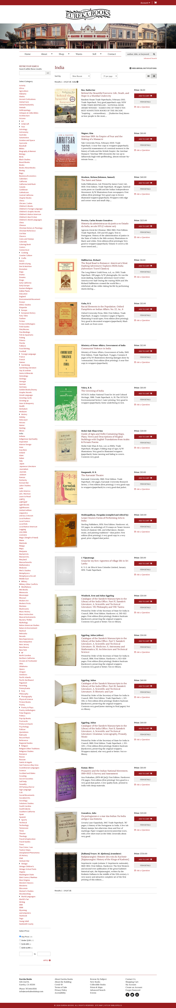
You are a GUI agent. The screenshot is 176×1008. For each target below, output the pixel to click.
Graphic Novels (25, 392)
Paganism (23, 683)
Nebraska (23, 633)
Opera (21, 669)
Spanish (22, 817)
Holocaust (23, 420)
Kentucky (23, 480)
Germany (23, 387)
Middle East (24, 578)
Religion (24, 746)
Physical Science (26, 699)
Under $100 (27, 940)
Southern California (27, 811)
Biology (22, 154)
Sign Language (25, 789)
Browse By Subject (98, 979)
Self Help (23, 781)
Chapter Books (25, 198)
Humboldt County (26, 924)
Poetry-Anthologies (27, 710)
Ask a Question (143, 107)
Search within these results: (30, 69)
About (44, 54)
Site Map (99, 1005)
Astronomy (23, 132)
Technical (23, 822)
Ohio (21, 663)
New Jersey (24, 644)
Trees (21, 844)
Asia (23, 126)
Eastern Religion (26, 288)
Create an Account (134, 987)
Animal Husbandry (26, 104)
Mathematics (24, 565)
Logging (22, 529)
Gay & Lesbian (25, 370)
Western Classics (26, 883)
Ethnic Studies (25, 304)
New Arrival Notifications (144, 68)
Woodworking (25, 894)
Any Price (26, 936)
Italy (21, 461)
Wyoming (23, 910)
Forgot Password (133, 990)
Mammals (23, 543)
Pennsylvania (24, 688)
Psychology (24, 726)
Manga (22, 546)
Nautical (22, 630)
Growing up (24, 400)
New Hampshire (25, 641)
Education (23, 293)
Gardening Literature (27, 367)
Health (21, 406)
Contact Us (130, 979)
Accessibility (60, 993)
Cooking (24, 252)
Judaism (22, 474)
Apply (45, 960)
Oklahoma (23, 666)
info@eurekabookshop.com (31, 991)
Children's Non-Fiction (28, 217)
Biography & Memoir (27, 151)
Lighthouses (24, 507)
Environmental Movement (29, 299)
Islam (21, 455)
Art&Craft (25, 124)
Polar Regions (25, 713)
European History (28, 313)
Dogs (21, 272)
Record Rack (24, 737)
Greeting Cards (25, 398)
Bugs (21, 173)
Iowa (21, 447)
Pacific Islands (25, 677)
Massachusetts (25, 562)
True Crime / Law (26, 847)
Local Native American (28, 526)
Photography (26, 696)
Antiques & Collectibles (28, 113)
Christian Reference (27, 230)
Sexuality (23, 784)
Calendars (23, 178)
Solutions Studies (26, 803)
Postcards (23, 721)
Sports (24, 820)
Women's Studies (26, 891)
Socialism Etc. (25, 798)
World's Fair (24, 899)
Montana (22, 606)
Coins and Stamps (26, 239)
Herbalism (23, 409)
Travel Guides (24, 841)
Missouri (22, 598)
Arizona (22, 118)
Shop (61, 54)
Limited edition (25, 510)
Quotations (23, 732)
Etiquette (23, 307)
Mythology (23, 622)
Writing (22, 902)
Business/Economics (27, 176)
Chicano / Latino (25, 203)
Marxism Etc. (24, 557)
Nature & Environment (28, 628)
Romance (23, 754)
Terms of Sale (61, 987)
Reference (23, 740)
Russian (22, 759)
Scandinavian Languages (29, 767)
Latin (21, 488)
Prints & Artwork (26, 724)
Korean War (24, 483)
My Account (131, 984)
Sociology (23, 800)
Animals (22, 107)
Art (22, 121)
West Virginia (24, 880)
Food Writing (24, 348)
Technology (24, 825)
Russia (22, 757)
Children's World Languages (30, 220)
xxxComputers (25, 913)
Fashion (22, 318)
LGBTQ (22, 499)
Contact (112, 54)
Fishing (22, 337)
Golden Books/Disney (28, 389)
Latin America (24, 491)
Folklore (22, 346)
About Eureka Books (64, 979)
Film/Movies (24, 329)
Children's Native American (30, 214)
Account (145, 2)
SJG (21, 792)
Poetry (22, 704)
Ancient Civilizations (27, 99)
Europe (24, 310)
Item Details (145, 102)
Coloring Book (25, 244)
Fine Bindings (24, 332)
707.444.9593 (31, 988)
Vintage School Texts (27, 869)
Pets (23, 691)
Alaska (22, 96)
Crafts (23, 258)
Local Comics (24, 521)
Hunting (22, 428)
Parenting (23, 685)
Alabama (22, 93)
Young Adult (24, 921)
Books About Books (27, 167)
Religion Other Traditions (29, 748)
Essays (22, 302)
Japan (21, 463)
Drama (21, 274)
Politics (22, 715)
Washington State (26, 874)
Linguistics (23, 513)
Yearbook (23, 915)
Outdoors (23, 674)
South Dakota (24, 809)
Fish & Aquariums (26, 335)
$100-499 (26, 944)
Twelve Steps (25, 850)
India (21, 433)
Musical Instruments (27, 617)
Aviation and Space (27, 140)
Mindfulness (26, 587)
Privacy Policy (61, 990)
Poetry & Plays (27, 707)
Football (22, 351)
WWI (21, 904)
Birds (21, 156)
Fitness (22, 340)
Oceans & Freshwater (28, 661)
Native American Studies (29, 625)
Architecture (24, 115)
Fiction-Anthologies (27, 324)
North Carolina (25, 655)
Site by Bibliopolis (113, 1005)
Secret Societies (26, 778)
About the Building (63, 982)
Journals (22, 472)
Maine (21, 540)
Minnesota (23, 592)
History (24, 414)
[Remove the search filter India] (77, 82)
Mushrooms (24, 609)
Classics (22, 236)
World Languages (28, 896)
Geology (22, 378)
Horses (22, 422)
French (22, 359)
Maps (21, 548)
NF (22, 652)
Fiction (22, 321)
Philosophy (23, 694)
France (22, 356)
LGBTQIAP (23, 502)
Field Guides (24, 326)
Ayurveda (23, 143)
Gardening (25, 365)
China (21, 222)
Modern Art (23, 600)
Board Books (24, 162)
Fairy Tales (23, 315)
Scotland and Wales (27, 773)
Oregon (22, 672)
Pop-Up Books (25, 718)
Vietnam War (24, 861)
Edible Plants (24, 291)
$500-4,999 (27, 947)
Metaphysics (24, 573)
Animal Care (24, 102)
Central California (26, 195)
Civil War (22, 233)
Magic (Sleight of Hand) (28, 537)
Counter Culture (25, 255)
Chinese (22, 225)
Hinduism (23, 411)
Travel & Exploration (27, 839)
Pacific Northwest (26, 680)
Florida (22, 343)
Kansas (22, 477)
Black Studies (24, 159)
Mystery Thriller (25, 620)
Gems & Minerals (26, 373)
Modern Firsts (25, 603)
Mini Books (23, 589)
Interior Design (25, 444)
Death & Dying (25, 263)
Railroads (23, 735)
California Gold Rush (27, 184)
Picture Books (25, 702)
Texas (21, 830)
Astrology (23, 129)
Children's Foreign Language (30, 209)
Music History (24, 611)
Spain (21, 814)
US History (23, 855)
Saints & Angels (25, 762)
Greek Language (26, 395)
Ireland (22, 452)
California (23, 181)
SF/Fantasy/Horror (26, 787)
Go (48, 73)
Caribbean (23, 189)
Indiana (22, 436)
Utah (21, 858)
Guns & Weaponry (26, 403)
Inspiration (23, 441)
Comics (22, 247)
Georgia (22, 381)
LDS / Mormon (25, 493)
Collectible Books (98, 984)
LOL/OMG (23, 532)
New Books (95, 982)
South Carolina (25, 806)
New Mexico (24, 647)
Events (93, 993)
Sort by (58, 76)
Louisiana (23, 535)
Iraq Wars (23, 450)
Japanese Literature (27, 466)
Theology (23, 836)
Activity (22, 85)
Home (28, 54)
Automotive (24, 137)
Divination (23, 269)
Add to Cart (144, 96)
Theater (22, 833)
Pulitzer (22, 729)
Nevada (22, 636)
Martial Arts (24, 554)
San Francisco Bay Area (28, 765)
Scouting (23, 776)
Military (24, 581)
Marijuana (23, 551)
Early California (25, 283)
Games (22, 362)
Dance (21, 261)
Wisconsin (23, 888)
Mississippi (23, 595)
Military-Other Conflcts (28, 584)
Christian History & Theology (30, 228)
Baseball (22, 146)
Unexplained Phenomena (29, 852)
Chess (21, 200)
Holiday (22, 417)
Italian (21, 458)
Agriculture (23, 91)
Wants (79, 54)
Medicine (23, 567)
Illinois (21, 430)
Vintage (24, 863)
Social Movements (26, 795)
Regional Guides (26, 743)
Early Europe (24, 285)
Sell (94, 54)
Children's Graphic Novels (29, 211)
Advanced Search (150, 58)
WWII (21, 907)
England (22, 296)
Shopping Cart (132, 982)
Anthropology (25, 110)
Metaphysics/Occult (27, 576)
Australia (22, 135)
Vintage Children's (26, 866)
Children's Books (26, 206)
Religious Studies (26, 751)
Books (21, 165)
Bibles (21, 148)
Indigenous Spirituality (28, 439)
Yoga (21, 918)
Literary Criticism (26, 515)
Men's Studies (25, 570)
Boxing (22, 170)
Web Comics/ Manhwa (28, 877)
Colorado (23, 241)
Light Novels (24, 504)
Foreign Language (28, 354)
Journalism (23, 469)
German (22, 384)
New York (23, 650)
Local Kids (23, 524)
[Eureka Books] (88, 14)
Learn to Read (25, 496)
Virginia (22, 872)
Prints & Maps (96, 987)
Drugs (21, 280)
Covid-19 (59, 984)
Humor (22, 425)
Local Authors (24, 518)
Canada (22, 187)
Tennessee (23, 828)
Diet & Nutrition (25, 266)
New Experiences (26, 639)
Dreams (22, 277)
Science (22, 770)
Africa (21, 88)
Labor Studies (25, 485)
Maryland (23, 559)
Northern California (27, 658)
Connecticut (24, 250)
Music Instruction (26, 614)
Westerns (23, 885)
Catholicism (24, 192)
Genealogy (23, 376)
